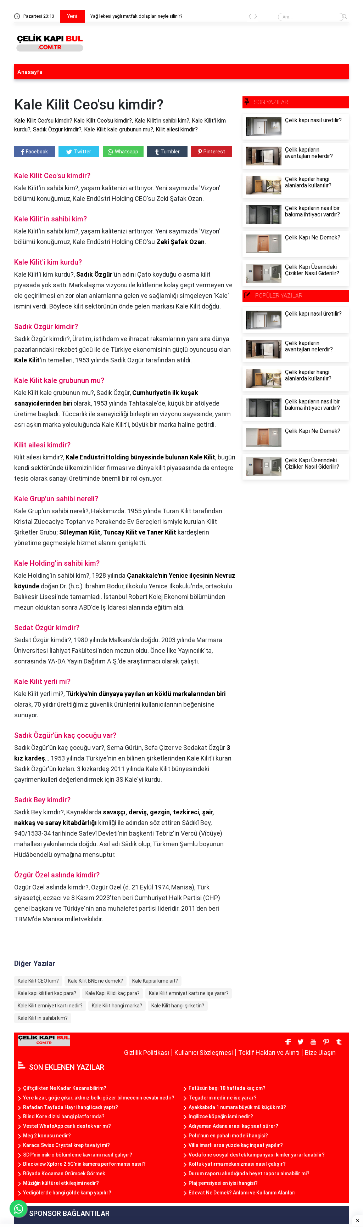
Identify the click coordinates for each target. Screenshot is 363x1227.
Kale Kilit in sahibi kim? (43, 1018)
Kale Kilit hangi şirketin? (177, 1005)
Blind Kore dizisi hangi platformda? (64, 1116)
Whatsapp (126, 151)
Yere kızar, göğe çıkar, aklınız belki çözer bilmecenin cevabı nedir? (98, 1098)
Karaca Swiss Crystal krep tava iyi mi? (66, 1145)
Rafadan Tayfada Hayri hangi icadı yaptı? (70, 1107)
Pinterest (214, 151)
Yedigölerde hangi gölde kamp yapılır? (67, 1192)
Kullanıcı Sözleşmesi (203, 1052)
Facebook (37, 151)
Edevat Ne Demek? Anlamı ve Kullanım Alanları (242, 1192)
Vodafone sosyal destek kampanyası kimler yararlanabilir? (257, 1155)
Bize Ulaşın (320, 1052)
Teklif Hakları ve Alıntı (269, 1052)
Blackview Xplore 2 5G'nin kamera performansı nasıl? (84, 1164)
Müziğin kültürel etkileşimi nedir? (61, 1183)
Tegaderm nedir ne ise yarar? (223, 1098)
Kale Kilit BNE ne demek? (95, 981)
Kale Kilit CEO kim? (38, 981)
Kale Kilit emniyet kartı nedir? (50, 1005)
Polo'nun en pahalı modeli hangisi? (228, 1135)
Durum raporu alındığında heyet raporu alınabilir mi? (249, 1173)
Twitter (82, 151)
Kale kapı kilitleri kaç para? (47, 993)
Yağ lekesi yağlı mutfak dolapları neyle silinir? (136, 16)
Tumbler (170, 151)
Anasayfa (30, 72)
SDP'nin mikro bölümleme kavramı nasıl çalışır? (77, 1155)
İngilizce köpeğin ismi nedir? (221, 1116)
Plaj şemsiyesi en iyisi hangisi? (223, 1183)
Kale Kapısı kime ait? (155, 981)
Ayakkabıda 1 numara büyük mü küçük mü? (237, 1107)
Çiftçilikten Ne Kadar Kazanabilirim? (64, 1088)
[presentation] (250, 17)
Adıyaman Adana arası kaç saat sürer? (233, 1126)
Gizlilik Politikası (146, 1052)
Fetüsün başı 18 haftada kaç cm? (227, 1088)
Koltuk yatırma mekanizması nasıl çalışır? (237, 1164)
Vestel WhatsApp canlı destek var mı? (67, 1126)
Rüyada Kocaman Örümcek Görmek (64, 1173)
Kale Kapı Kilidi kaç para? (112, 993)
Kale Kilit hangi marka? (117, 1005)
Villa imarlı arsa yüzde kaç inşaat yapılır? (236, 1145)
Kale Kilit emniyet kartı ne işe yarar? (189, 993)
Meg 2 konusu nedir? (47, 1135)
